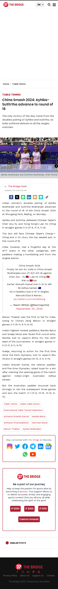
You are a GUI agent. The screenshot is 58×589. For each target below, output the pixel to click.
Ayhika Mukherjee (32, 428)
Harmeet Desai (39, 422)
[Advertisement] (29, 47)
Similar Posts (18, 542)
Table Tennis (11, 94)
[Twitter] (17, 197)
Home (6, 84)
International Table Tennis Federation (23, 410)
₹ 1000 (43, 508)
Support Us (38, 575)
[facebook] (11, 197)
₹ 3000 (29, 508)
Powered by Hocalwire (38, 581)
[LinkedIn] (29, 197)
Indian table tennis (30, 403)
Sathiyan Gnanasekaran (16, 422)
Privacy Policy (10, 575)
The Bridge (33, 440)
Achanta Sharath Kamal (16, 416)
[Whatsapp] (23, 197)
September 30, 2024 (29, 308)
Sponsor (23, 491)
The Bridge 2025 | (18, 581)
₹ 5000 (15, 508)
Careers (51, 575)
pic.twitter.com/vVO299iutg (29, 299)
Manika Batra (38, 416)
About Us (24, 575)
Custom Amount (29, 519)
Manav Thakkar (12, 428)
